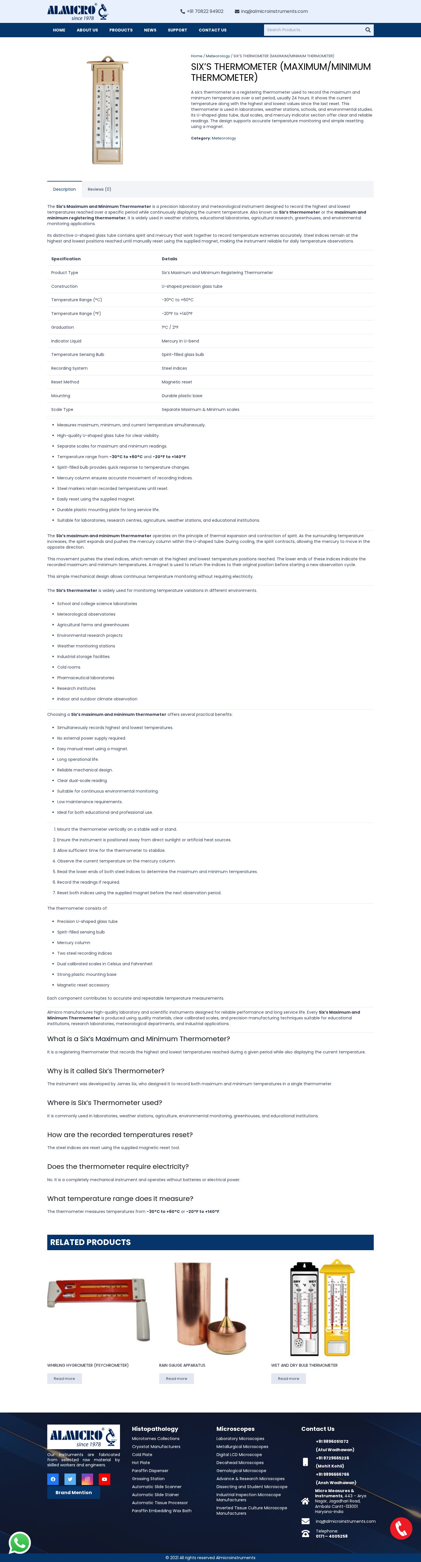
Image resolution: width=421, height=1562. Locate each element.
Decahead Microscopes (240, 1463)
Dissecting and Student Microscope (252, 1487)
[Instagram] (87, 1479)
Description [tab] (64, 189)
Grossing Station (148, 1479)
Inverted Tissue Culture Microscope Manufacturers (252, 1510)
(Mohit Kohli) (330, 1466)
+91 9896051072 (332, 1441)
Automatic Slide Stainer (155, 1495)
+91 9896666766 (332, 1474)
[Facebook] (53, 1479)
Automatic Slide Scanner (157, 1487)
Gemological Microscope (241, 1471)
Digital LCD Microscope (239, 1454)
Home (196, 56)
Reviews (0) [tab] (99, 189)
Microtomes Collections (156, 1438)
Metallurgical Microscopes (242, 1446)
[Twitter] (70, 1479)
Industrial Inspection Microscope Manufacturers (249, 1497)
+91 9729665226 (332, 1458)
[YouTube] (104, 1479)
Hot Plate (141, 1463)
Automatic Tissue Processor (160, 1503)
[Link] (78, 11)
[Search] (368, 30)
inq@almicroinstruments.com (346, 1521)
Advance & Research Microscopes (251, 1479)
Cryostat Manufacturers (156, 1446)
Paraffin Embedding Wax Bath (162, 1511)
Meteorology (218, 56)
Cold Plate (142, 1454)
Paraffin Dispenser (150, 1471)
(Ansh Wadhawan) (336, 1483)
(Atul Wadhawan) (335, 1450)
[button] (163, 61)
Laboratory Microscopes (240, 1438)
